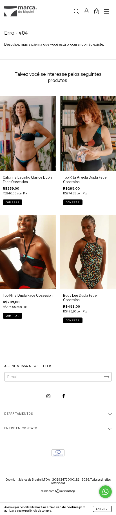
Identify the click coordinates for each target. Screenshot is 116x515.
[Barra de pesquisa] (76, 12)
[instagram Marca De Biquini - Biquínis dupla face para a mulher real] (48, 396)
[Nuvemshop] (58, 492)
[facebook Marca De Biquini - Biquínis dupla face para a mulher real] (64, 396)
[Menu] (107, 12)
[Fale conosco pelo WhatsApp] (105, 491)
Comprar (12, 202)
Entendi (102, 508)
